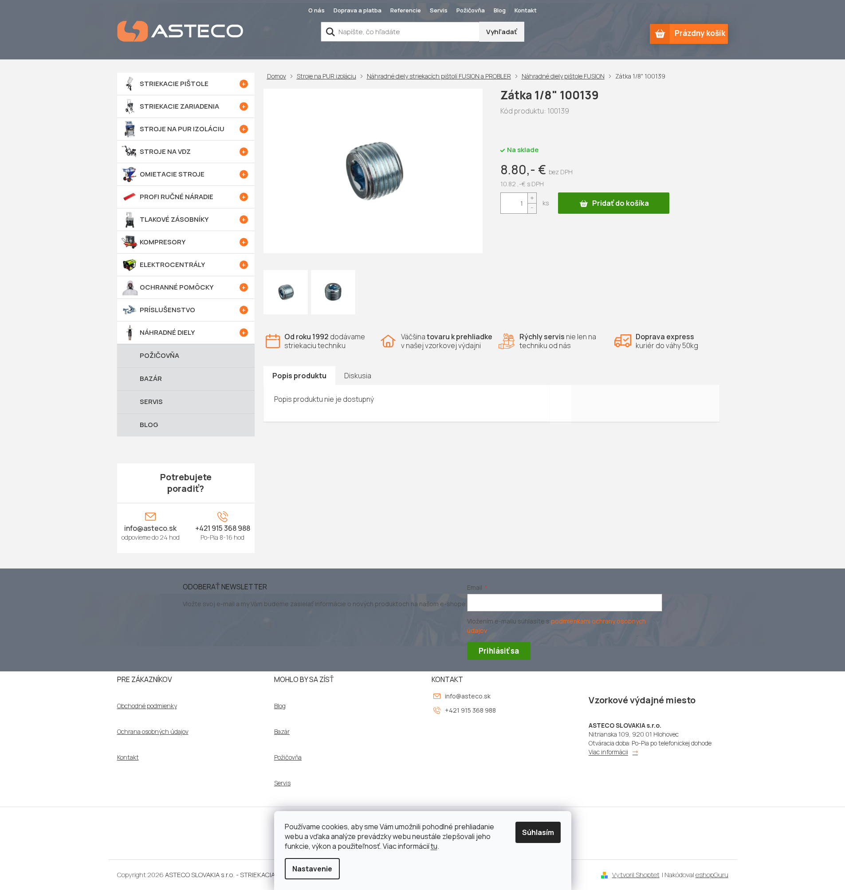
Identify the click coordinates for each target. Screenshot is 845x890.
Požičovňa (470, 10)
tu (434, 846)
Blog (500, 10)
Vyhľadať (501, 31)
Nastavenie (312, 869)
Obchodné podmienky (147, 706)
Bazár (282, 732)
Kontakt (526, 10)
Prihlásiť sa (499, 651)
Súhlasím (538, 832)
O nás (316, 10)
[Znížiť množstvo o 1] (531, 208)
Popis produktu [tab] (299, 375)
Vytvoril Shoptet (636, 874)
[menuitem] (186, 84)
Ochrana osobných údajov (153, 732)
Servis (439, 10)
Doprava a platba (357, 10)
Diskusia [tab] (357, 375)
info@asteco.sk (150, 528)
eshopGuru (712, 874)
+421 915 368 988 (222, 528)
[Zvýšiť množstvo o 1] (531, 198)
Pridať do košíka (620, 203)
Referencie (405, 10)
